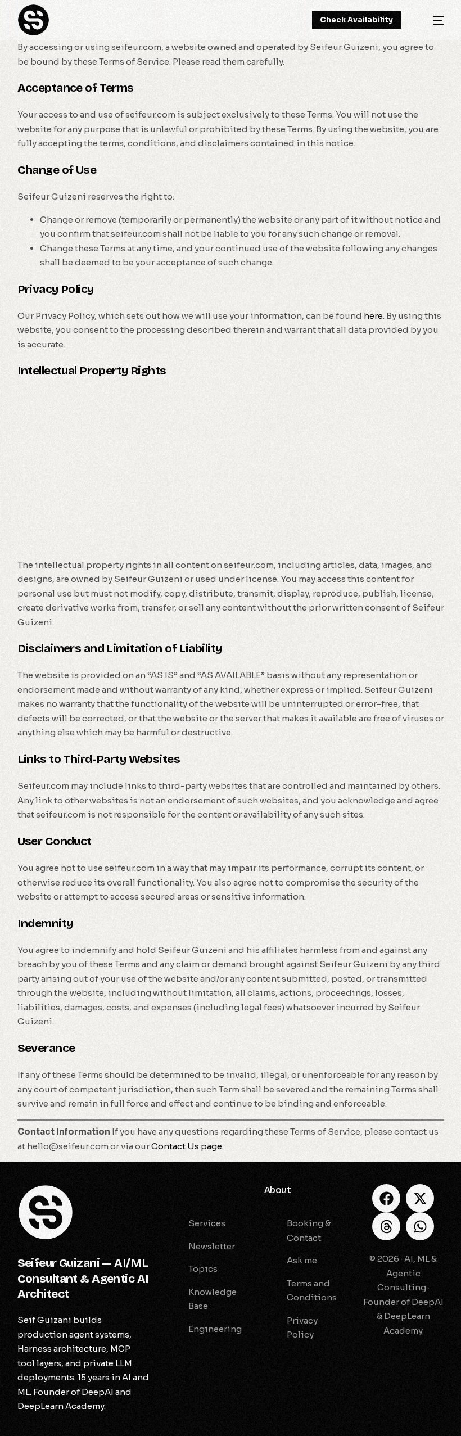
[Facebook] (386, 1198)
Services (185, 1190)
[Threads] (386, 1226)
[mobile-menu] (431, 20)
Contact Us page (186, 1146)
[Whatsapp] (420, 1226)
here (373, 315)
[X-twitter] (420, 1198)
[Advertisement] (230, 469)
